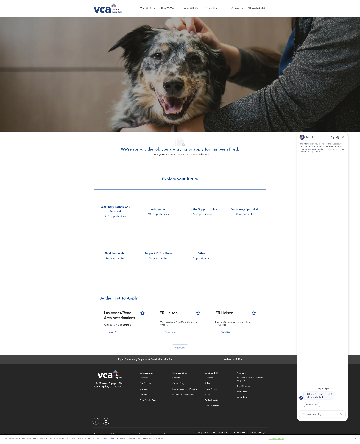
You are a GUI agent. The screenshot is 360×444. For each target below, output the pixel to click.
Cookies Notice (238, 432)
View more (180, 348)
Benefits (176, 378)
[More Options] (303, 414)
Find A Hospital (211, 400)
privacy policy (314, 149)
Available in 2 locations (117, 325)
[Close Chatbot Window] (343, 137)
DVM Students (243, 386)
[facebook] (96, 421)
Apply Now (114, 332)
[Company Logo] (108, 8)
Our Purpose (145, 383)
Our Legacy (145, 389)
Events (208, 395)
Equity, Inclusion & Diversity (184, 389)
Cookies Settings (257, 432)
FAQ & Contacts (212, 406)
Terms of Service (219, 432)
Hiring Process (211, 389)
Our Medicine (146, 395)
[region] (322, 275)
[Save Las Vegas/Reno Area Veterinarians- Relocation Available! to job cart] (142, 313)
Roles (207, 383)
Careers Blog (178, 383)
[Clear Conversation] (332, 137)
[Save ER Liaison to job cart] (198, 313)
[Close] (355, 439)
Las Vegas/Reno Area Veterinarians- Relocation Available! (120, 316)
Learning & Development (183, 395)
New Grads (242, 392)
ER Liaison (169, 313)
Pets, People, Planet (148, 400)
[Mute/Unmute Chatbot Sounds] (338, 137)
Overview (144, 378)
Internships (242, 397)
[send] (341, 414)
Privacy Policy (202, 432)
